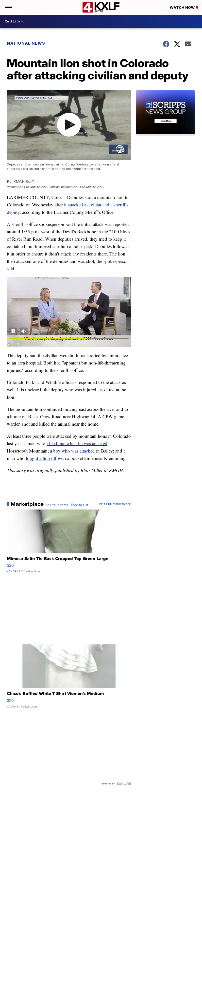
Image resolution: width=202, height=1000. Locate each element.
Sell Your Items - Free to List (67, 505)
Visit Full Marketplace (115, 504)
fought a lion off (41, 458)
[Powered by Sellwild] (124, 783)
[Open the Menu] (8, 7)
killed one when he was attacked (77, 443)
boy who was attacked (74, 451)
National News (26, 43)
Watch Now (183, 7)
